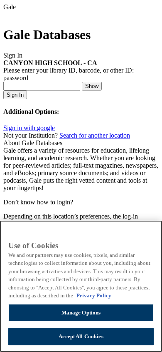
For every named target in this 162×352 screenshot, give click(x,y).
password (15, 77)
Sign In (15, 95)
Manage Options (81, 312)
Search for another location (94, 135)
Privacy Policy (93, 295)
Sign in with (29, 127)
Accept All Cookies (81, 336)
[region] (81, 286)
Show (91, 86)
